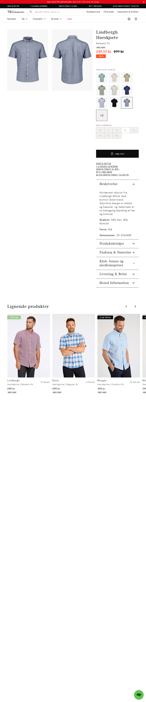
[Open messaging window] (139, 695)
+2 (101, 115)
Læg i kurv (119, 153)
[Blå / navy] (127, 90)
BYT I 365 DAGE (95, 6)
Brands (55, 18)
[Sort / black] (114, 102)
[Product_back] (72, 60)
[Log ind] (129, 19)
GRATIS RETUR (13, 6)
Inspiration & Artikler (128, 11)
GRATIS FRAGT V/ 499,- (68, 6)
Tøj (22, 18)
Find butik (109, 11)
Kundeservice (93, 11)
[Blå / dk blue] (127, 102)
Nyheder (11, 18)
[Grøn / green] (102, 77)
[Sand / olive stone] (127, 77)
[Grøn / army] (102, 90)
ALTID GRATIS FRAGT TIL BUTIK (126, 6)
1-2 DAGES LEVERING (38, 6)
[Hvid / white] (114, 90)
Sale (69, 18)
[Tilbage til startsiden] (15, 12)
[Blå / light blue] (102, 102)
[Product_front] (27, 60)
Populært (38, 18)
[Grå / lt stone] (114, 77)
